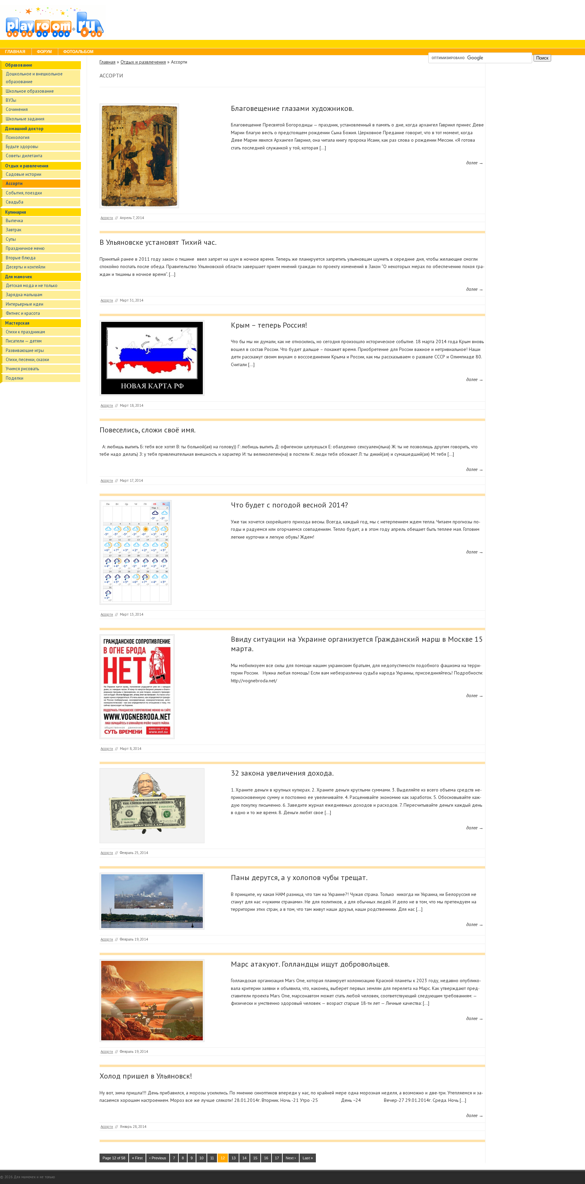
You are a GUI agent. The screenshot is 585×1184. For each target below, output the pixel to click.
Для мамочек (18, 277)
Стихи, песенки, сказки (27, 359)
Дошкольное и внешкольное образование (34, 78)
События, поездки (24, 193)
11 (212, 1158)
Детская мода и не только (32, 285)
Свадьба (14, 202)
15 (255, 1158)
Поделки (14, 378)
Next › (291, 1158)
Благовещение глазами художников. (292, 108)
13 (234, 1158)
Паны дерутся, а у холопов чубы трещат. (299, 877)
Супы (11, 239)
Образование (18, 65)
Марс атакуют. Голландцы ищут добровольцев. (310, 964)
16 (266, 1158)
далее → (474, 163)
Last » (308, 1158)
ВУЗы (11, 100)
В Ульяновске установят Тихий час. (158, 242)
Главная (15, 51)
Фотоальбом (78, 51)
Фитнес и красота (23, 313)
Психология (17, 137)
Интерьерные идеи (24, 304)
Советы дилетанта (24, 156)
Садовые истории (23, 174)
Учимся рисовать (22, 369)
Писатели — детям (24, 341)
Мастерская (17, 323)
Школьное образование (30, 91)
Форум (44, 51)
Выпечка (14, 220)
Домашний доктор (24, 129)
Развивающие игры (25, 350)
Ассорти (14, 183)
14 (244, 1158)
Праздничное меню (25, 248)
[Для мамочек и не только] (53, 37)
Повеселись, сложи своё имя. (148, 429)
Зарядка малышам (24, 295)
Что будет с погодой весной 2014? (289, 505)
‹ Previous (157, 1158)
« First (137, 1158)
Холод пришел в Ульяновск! (146, 1076)
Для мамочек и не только (34, 1177)
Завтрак (13, 230)
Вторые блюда (21, 258)
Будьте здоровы (22, 146)
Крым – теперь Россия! (269, 325)
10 (201, 1158)
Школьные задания (25, 119)
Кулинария (15, 212)
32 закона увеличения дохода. (282, 773)
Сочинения (17, 109)
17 (277, 1158)
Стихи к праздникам (25, 332)
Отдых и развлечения (26, 166)
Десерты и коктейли (25, 267)
